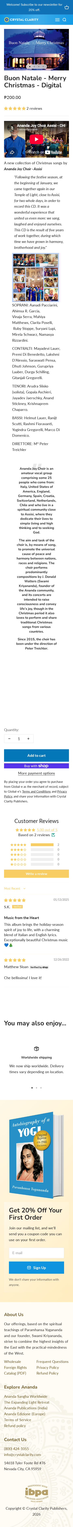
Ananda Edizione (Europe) (24, 1414)
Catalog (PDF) (15, 1373)
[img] (15, 900)
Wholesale (12, 1361)
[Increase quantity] (28, 739)
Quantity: (11, 729)
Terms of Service (17, 1419)
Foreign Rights (15, 1367)
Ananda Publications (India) (25, 1408)
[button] (15, 108)
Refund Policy (47, 1373)
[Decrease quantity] (9, 739)
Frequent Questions (52, 1361)
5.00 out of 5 (47, 829)
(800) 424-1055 (16, 1448)
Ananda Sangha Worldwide (25, 1396)
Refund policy (15, 1425)
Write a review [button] (36, 873)
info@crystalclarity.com (22, 1454)
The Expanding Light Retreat (26, 1402)
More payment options (36, 773)
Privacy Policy (47, 1367)
